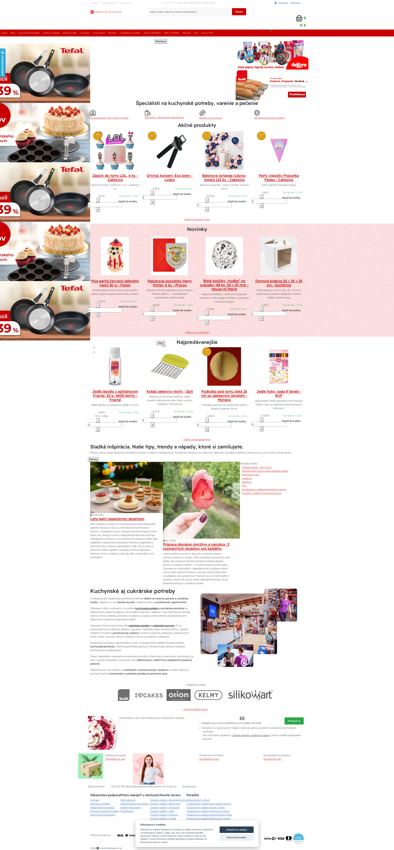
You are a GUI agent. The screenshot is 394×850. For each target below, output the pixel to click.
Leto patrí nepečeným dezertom (117, 519)
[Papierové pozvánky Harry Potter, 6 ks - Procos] (170, 255)
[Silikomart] (250, 695)
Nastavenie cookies (236, 837)
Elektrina (246, 482)
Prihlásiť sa (294, 720)
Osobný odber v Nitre (162, 811)
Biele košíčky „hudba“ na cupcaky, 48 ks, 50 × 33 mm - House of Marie (224, 285)
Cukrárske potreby (129, 33)
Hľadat (239, 11)
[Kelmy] (208, 695)
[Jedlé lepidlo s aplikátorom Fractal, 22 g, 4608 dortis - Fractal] (115, 366)
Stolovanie (99, 33)
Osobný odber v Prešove (164, 814)
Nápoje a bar (70, 33)
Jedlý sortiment (152, 33)
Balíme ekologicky (130, 807)
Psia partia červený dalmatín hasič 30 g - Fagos (115, 283)
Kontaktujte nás (272, 758)
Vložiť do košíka (127, 201)
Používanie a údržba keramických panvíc (264, 489)
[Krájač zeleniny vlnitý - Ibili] (170, 366)
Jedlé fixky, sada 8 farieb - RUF (279, 393)
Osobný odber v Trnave (163, 818)
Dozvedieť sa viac (115, 758)
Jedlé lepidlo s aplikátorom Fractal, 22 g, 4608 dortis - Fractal (115, 395)
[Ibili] (123, 695)
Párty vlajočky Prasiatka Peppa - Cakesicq (279, 177)
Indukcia (247, 478)
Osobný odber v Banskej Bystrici (168, 800)
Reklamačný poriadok (102, 807)
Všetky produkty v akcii (197, 219)
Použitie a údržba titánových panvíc (261, 493)
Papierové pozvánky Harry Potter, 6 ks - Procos (170, 283)
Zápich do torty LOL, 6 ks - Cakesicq (115, 177)
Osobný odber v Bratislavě (165, 803)
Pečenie (112, 33)
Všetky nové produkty (197, 332)
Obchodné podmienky (102, 814)
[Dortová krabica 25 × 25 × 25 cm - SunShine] (279, 255)
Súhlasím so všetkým (236, 829)
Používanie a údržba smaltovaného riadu (209, 814)
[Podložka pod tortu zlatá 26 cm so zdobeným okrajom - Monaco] (224, 366)
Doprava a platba (109, 2)
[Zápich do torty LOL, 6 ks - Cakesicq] (115, 150)
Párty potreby (171, 33)
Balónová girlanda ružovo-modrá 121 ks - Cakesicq (224, 177)
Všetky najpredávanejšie (197, 439)
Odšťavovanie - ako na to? (256, 467)
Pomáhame (126, 811)
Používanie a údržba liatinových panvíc (208, 811)
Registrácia (295, 2)
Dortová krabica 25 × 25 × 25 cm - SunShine (278, 283)
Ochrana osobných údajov (105, 811)
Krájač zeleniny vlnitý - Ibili (170, 391)
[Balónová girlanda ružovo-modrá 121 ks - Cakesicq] (224, 150)
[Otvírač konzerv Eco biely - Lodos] (170, 150)
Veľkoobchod (125, 2)
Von (196, 33)
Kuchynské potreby (29, 33)
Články (93, 459)
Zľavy (4, 33)
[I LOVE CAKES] (149, 695)
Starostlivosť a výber (198, 800)
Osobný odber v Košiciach (165, 807)
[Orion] (179, 695)
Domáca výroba (51, 33)
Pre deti (186, 33)
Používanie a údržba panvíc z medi (206, 807)
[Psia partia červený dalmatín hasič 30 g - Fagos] (115, 255)
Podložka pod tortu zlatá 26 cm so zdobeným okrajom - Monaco (224, 395)
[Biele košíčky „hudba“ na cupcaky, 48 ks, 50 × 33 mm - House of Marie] (224, 255)
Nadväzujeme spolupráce (134, 803)
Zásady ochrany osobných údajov (251, 735)
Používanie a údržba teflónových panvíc (209, 818)
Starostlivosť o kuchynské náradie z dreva (265, 470)
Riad (12, 33)
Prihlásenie (283, 2)
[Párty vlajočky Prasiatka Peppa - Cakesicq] (279, 150)
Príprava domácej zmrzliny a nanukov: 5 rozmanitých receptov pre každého (196, 546)
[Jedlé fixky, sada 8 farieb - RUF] (279, 366)
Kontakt (95, 2)
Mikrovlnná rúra (250, 474)
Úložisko (85, 33)
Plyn (244, 485)
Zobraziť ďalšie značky (195, 709)
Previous (161, 41)
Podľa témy (207, 33)
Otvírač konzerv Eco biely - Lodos (170, 177)
